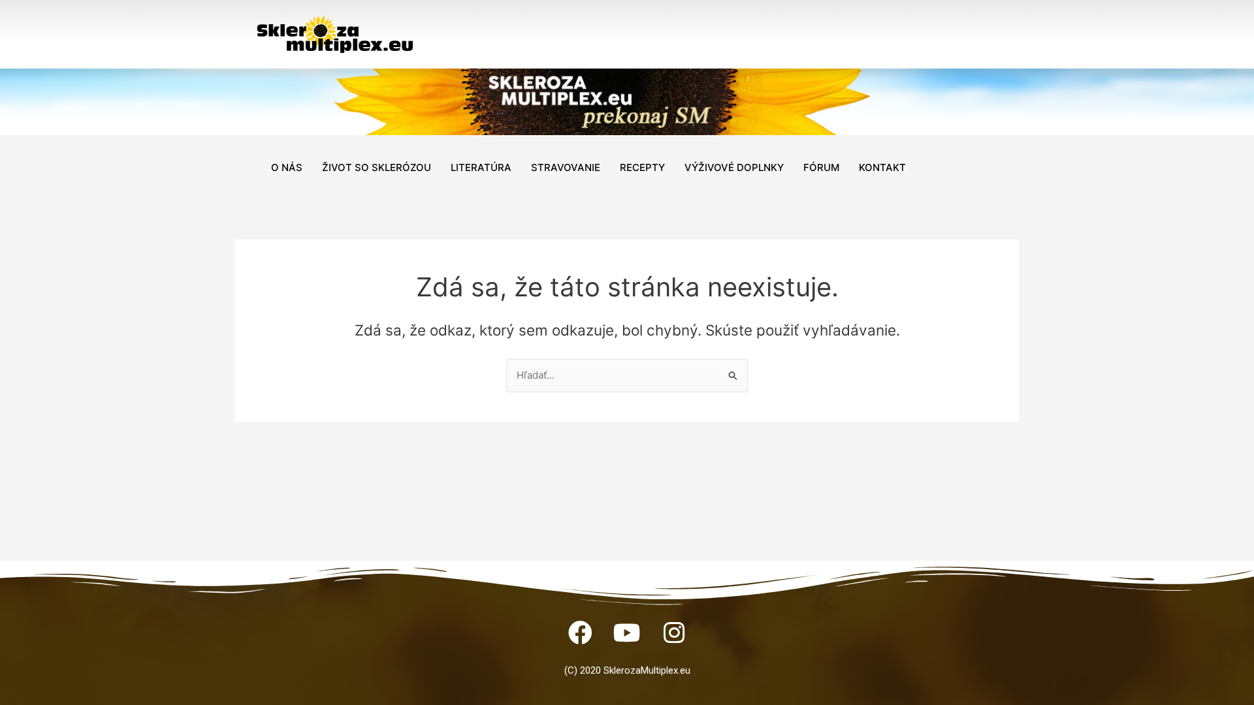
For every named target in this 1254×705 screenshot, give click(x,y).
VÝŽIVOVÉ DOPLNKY (734, 167)
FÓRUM (821, 167)
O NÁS (286, 167)
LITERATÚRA (481, 167)
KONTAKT (882, 167)
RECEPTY (642, 167)
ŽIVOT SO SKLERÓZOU (376, 167)
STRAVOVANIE (565, 167)
